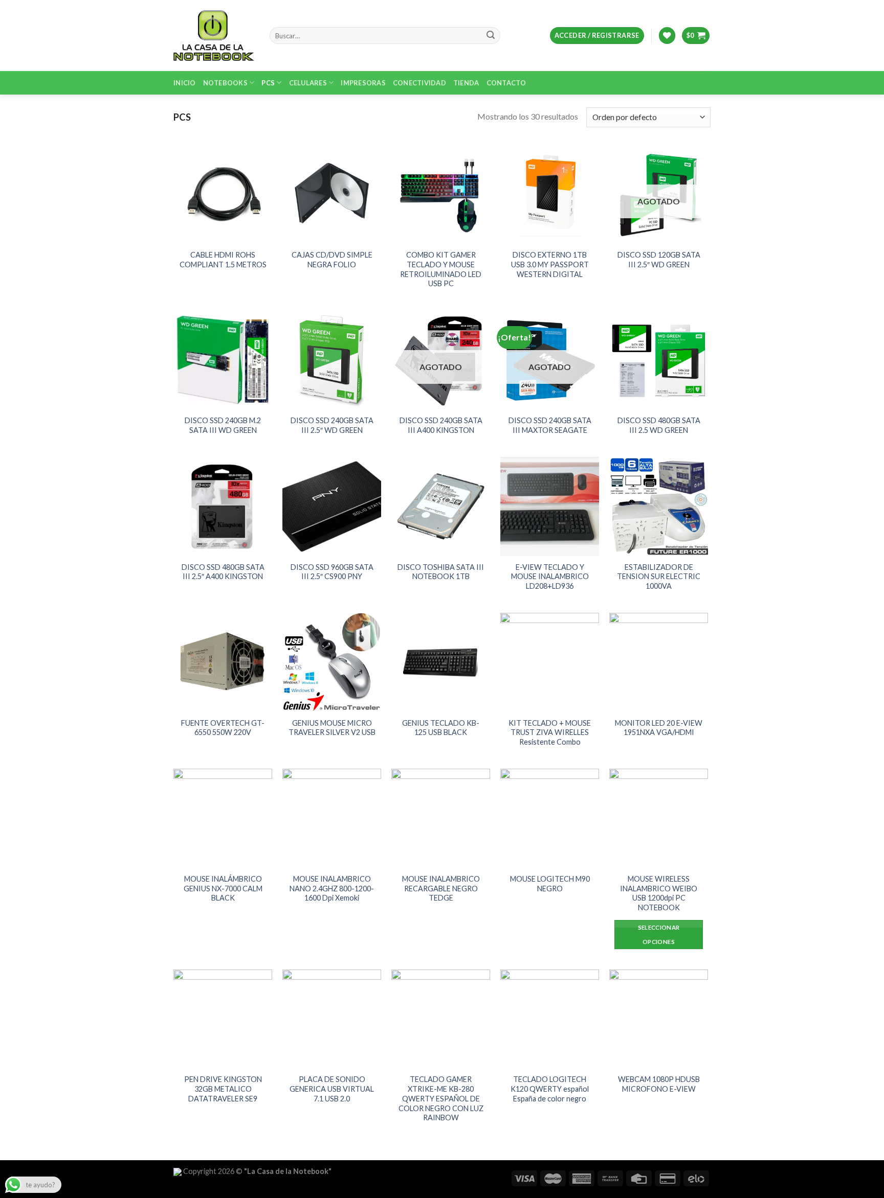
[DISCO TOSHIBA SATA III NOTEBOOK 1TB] (440, 506)
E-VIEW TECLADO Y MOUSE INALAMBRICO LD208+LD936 (550, 576)
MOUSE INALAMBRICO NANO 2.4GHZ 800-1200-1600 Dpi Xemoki (332, 888)
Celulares (308, 83)
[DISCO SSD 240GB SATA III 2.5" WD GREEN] (331, 360)
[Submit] (490, 35)
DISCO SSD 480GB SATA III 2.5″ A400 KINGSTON (223, 572)
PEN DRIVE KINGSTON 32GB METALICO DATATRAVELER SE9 (223, 1088)
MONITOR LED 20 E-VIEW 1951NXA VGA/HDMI (658, 728)
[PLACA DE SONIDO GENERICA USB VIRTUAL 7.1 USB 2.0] (331, 1019)
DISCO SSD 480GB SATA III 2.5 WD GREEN (658, 425)
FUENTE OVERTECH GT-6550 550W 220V (222, 728)
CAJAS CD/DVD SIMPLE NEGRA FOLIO (332, 259)
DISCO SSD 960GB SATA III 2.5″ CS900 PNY (332, 572)
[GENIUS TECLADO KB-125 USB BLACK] (440, 662)
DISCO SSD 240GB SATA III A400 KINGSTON (441, 425)
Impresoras (363, 83)
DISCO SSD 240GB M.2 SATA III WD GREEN (223, 425)
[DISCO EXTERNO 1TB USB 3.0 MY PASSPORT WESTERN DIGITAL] (549, 194)
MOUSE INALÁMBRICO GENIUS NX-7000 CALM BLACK (223, 888)
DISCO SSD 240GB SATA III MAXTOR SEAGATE (550, 425)
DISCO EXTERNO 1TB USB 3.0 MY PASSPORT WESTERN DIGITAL (550, 264)
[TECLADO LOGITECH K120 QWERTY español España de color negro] (549, 1019)
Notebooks (225, 83)
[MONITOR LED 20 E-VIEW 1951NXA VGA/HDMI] (658, 662)
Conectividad (419, 83)
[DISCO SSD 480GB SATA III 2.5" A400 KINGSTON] (222, 506)
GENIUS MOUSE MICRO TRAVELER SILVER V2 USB (332, 728)
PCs (268, 83)
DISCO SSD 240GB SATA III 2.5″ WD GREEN (332, 425)
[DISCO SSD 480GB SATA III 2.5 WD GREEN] (658, 360)
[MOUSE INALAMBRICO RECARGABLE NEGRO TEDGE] (440, 818)
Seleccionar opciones (659, 934)
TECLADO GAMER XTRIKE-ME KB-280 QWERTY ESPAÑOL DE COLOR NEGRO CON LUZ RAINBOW (441, 1098)
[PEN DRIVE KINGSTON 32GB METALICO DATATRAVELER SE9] (222, 1019)
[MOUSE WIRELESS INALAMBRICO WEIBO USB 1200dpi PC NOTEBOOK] (658, 818)
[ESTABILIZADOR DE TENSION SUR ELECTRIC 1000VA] (658, 506)
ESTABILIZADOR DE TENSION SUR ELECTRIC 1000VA (658, 576)
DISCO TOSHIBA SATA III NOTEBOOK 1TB (440, 572)
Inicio (184, 83)
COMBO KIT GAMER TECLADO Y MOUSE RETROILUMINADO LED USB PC (440, 269)
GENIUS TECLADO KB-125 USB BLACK (440, 728)
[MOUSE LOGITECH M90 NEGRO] (549, 818)
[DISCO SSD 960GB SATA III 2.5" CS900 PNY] (331, 506)
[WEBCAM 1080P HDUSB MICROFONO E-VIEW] (658, 1019)
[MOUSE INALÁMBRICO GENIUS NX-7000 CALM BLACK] (222, 818)
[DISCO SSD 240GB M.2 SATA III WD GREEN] (222, 360)
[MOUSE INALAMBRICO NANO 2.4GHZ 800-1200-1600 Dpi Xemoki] (331, 818)
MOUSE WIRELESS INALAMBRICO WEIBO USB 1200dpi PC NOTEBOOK (658, 893)
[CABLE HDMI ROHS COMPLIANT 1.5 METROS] (222, 194)
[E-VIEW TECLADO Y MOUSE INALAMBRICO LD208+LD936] (549, 506)
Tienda (466, 83)
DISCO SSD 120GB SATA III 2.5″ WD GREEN (658, 259)
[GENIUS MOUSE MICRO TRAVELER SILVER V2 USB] (331, 662)
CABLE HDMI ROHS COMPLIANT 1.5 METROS (223, 259)
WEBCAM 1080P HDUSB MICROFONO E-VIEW (659, 1084)
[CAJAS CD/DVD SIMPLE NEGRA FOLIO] (331, 194)
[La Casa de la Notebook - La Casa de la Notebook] (213, 35)
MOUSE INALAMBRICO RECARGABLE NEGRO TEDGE (441, 888)
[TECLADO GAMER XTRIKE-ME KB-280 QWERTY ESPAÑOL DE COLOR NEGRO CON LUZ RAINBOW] (440, 1019)
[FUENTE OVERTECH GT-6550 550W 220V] (222, 662)
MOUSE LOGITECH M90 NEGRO (550, 883)
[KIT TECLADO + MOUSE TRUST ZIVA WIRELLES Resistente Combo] (549, 662)
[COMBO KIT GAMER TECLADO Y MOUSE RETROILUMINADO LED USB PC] (440, 194)
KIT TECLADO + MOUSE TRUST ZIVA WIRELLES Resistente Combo (550, 732)
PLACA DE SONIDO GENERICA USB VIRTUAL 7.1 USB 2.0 (332, 1088)
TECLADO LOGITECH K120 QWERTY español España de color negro (550, 1088)
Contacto (506, 83)
